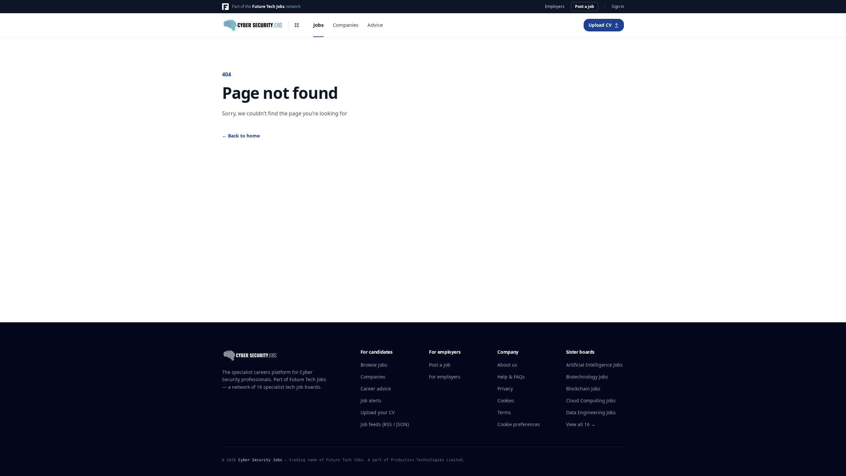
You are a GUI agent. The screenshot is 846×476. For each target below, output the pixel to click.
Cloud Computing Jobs (591, 400)
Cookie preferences (518, 424)
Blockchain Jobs (583, 388)
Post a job (584, 6)
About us (507, 365)
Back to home (241, 136)
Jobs (318, 24)
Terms (504, 412)
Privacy (505, 388)
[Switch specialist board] (296, 25)
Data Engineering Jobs (591, 412)
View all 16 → (581, 424)
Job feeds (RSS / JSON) (385, 424)
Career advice (376, 388)
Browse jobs (374, 365)
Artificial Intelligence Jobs (594, 365)
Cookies (505, 400)
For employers (444, 377)
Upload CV (600, 25)
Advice (375, 24)
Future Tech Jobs (268, 6)
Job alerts (371, 400)
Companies (345, 24)
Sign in (618, 6)
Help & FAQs (511, 377)
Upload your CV (378, 412)
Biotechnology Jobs (587, 377)
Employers (554, 6)
